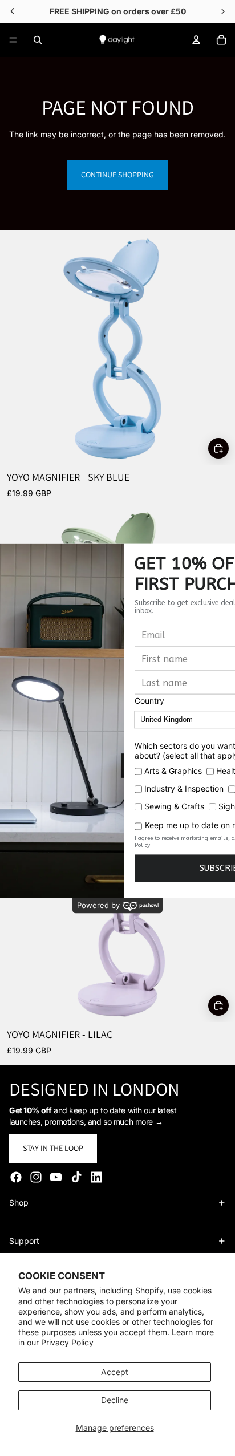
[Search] (37, 39)
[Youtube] (56, 1177)
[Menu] (13, 40)
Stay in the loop (53, 1148)
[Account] (196, 39)
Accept (114, 1372)
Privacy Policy (67, 1342)
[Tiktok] (76, 1177)
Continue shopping (117, 174)
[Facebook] (16, 1177)
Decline (114, 1400)
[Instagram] (36, 1177)
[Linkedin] (96, 1177)
